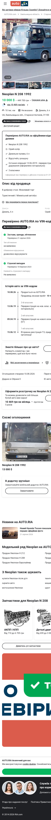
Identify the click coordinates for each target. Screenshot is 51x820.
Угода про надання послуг (15, 802)
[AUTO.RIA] (19, 3)
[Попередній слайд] (8, 50)
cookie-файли (29, 764)
